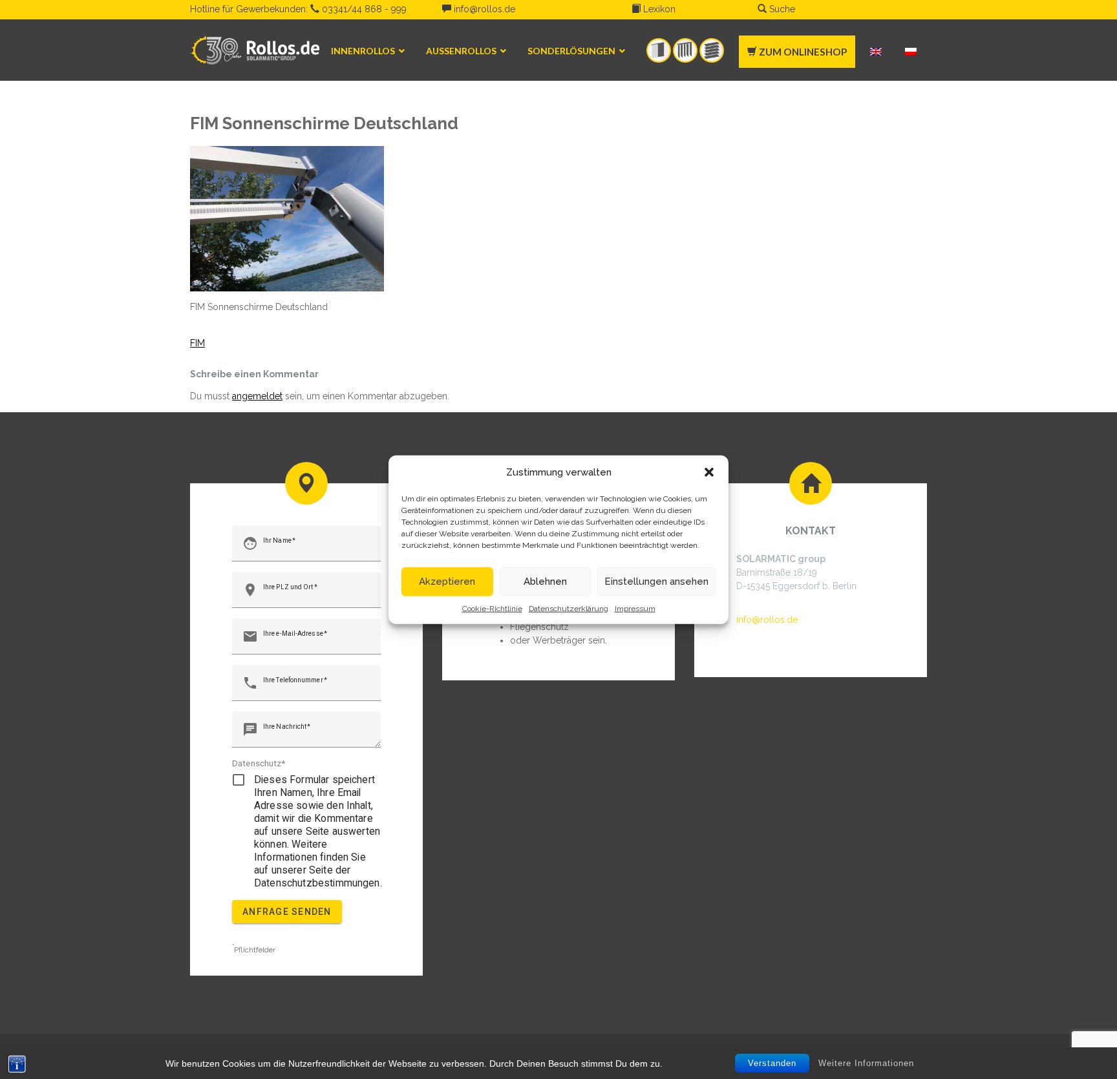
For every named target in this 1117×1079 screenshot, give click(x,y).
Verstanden (772, 1063)
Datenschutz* (259, 763)
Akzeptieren (447, 581)
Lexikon (658, 9)
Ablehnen (545, 581)
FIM (197, 343)
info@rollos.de (483, 9)
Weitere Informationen (866, 1062)
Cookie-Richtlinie (492, 608)
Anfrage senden (287, 911)
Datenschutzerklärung (568, 608)
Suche (781, 9)
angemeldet (257, 396)
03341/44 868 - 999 (363, 9)
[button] (709, 472)
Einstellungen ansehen (656, 581)
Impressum (635, 608)
